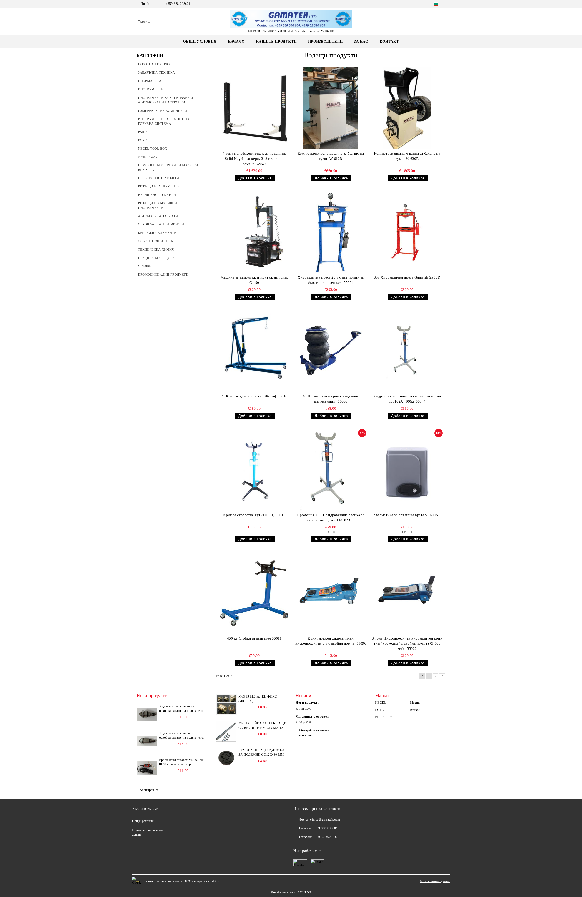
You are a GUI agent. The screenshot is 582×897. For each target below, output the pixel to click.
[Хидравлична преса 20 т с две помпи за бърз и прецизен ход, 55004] (331, 232)
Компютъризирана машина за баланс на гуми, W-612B (331, 156)
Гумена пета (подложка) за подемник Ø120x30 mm (262, 752)
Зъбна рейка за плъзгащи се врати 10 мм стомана (262, 726)
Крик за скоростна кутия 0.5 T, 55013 (254, 515)
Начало (236, 41)
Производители (325, 41)
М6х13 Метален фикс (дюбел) (257, 699)
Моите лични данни (435, 881)
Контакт (389, 41)
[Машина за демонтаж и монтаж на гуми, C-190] (254, 232)
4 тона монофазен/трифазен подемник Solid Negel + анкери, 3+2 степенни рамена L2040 (254, 159)
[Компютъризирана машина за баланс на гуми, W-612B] (331, 108)
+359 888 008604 (178, 3)
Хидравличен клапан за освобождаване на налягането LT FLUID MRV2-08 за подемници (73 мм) (181, 735)
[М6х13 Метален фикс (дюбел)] (226, 704)
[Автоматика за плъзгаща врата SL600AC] (407, 470)
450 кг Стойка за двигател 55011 (254, 638)
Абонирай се (149, 790)
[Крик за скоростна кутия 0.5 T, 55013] (254, 470)
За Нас (361, 41)
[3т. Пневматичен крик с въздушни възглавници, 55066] (331, 351)
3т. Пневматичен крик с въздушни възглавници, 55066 (330, 398)
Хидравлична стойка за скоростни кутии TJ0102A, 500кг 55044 (407, 398)
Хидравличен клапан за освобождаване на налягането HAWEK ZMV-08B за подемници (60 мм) (181, 709)
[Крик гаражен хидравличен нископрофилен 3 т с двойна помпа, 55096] (331, 593)
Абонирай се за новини (314, 730)
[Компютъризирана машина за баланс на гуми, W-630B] (407, 108)
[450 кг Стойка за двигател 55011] (254, 593)
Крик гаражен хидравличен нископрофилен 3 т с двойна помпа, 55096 (330, 640)
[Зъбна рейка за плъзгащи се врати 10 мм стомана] (226, 731)
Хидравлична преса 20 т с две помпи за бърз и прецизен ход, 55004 (331, 279)
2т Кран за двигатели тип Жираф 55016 (254, 396)
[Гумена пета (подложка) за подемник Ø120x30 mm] (226, 758)
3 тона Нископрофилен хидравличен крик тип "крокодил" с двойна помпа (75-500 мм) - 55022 (407, 643)
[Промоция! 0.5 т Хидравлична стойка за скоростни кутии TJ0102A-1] (331, 470)
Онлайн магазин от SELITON (291, 892)
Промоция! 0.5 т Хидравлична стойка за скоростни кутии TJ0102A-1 (330, 517)
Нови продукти (307, 702)
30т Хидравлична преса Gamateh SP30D (407, 277)
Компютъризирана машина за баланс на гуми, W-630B (407, 156)
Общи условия (199, 41)
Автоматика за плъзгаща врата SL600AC (407, 515)
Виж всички (304, 735)
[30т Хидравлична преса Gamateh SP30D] (407, 232)
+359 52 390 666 (325, 837)
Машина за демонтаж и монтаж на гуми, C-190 (254, 279)
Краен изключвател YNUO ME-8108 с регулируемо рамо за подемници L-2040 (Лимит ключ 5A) (182, 762)
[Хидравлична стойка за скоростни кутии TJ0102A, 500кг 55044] (407, 351)
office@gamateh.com (325, 819)
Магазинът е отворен (312, 716)
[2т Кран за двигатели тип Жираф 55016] (254, 351)
